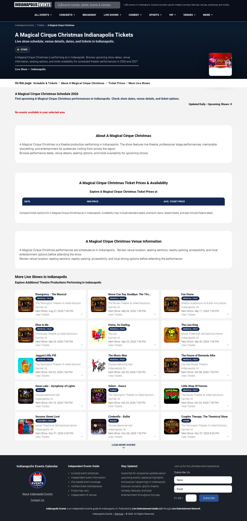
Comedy (134, 14)
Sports (154, 14)
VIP (171, 14)
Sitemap (119, 513)
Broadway (89, 14)
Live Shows (111, 14)
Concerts (66, 14)
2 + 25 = (178, 498)
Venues (188, 14)
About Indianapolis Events (37, 494)
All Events (42, 14)
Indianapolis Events (24, 25)
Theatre (40, 25)
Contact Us (37, 500)
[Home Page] (32, 5)
